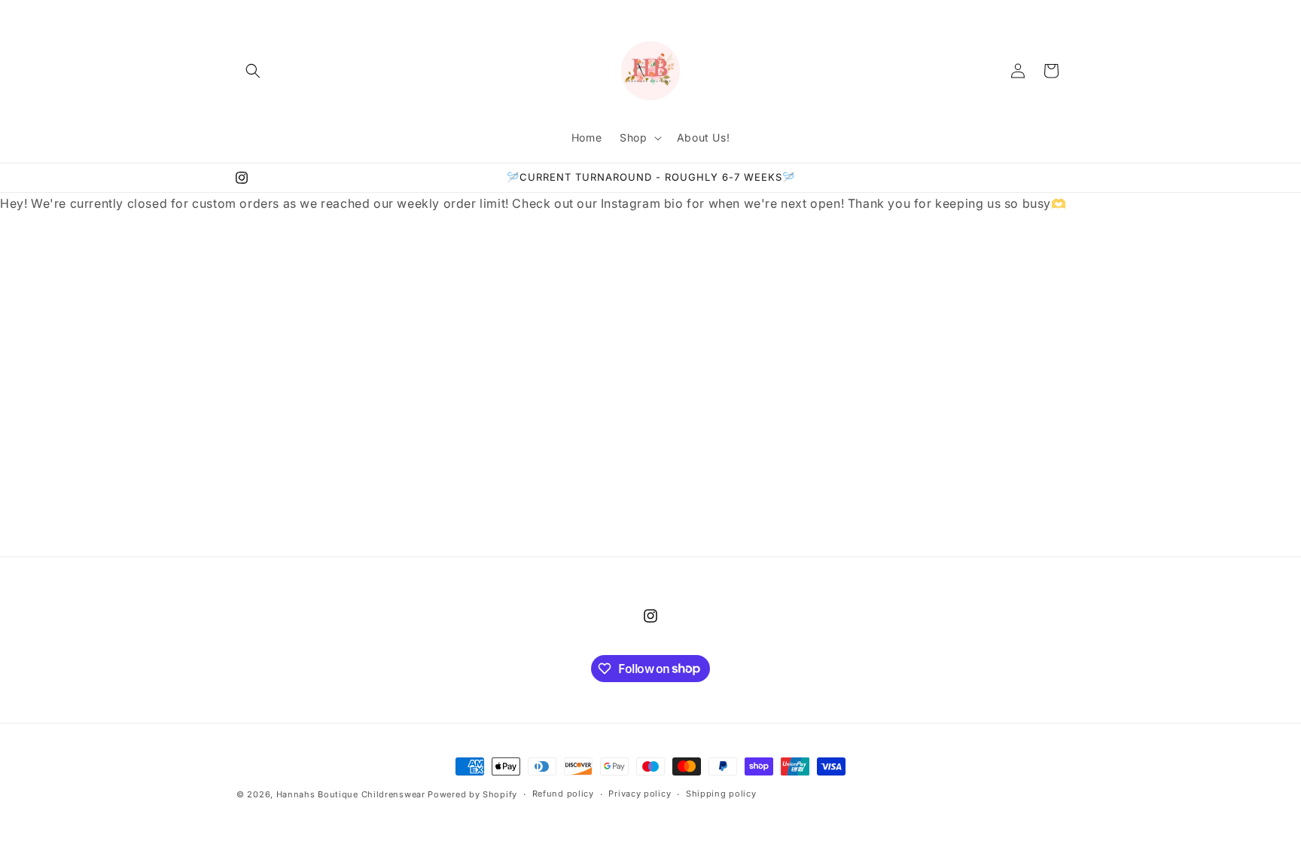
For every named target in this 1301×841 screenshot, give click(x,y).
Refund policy (563, 793)
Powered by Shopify (472, 794)
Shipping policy (721, 793)
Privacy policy (639, 793)
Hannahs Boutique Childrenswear (350, 794)
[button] (253, 70)
